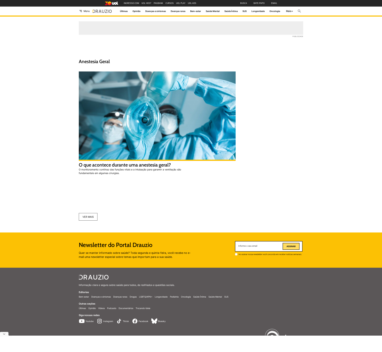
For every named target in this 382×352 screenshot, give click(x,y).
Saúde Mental (213, 11)
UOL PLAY (180, 3)
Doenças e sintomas (155, 11)
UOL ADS (192, 3)
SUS (244, 11)
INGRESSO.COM (131, 3)
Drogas (133, 296)
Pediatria (174, 296)
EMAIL (274, 3)
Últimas (124, 11)
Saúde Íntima (231, 11)
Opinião (137, 11)
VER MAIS (88, 216)
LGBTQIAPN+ (145, 296)
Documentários (126, 308)
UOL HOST (146, 3)
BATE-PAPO (259, 3)
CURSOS (169, 3)
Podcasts (111, 308)
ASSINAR (291, 246)
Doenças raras (178, 11)
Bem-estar (195, 11)
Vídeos (101, 308)
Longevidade (258, 11)
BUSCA (243, 3)
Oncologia (274, 11)
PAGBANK (158, 3)
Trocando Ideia (143, 308)
